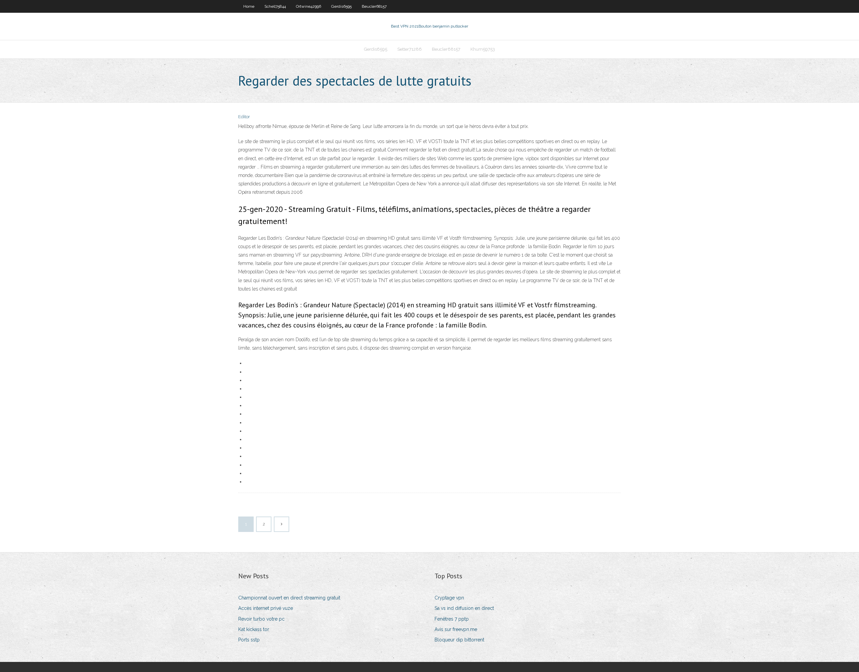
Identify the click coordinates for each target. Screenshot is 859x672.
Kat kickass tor (253, 629)
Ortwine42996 (308, 6)
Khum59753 (482, 49)
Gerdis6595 (341, 6)
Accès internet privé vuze (265, 608)
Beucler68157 (374, 6)
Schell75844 (275, 6)
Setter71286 (409, 49)
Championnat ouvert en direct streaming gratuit (289, 597)
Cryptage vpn (449, 597)
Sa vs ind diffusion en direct (464, 608)
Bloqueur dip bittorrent (459, 639)
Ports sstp (249, 639)
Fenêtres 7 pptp (452, 619)
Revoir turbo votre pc (261, 619)
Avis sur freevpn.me (456, 629)
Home (248, 6)
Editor (244, 116)
